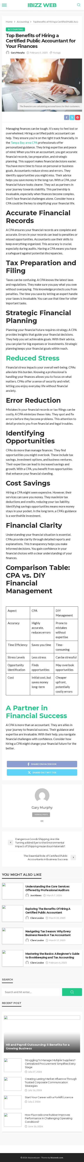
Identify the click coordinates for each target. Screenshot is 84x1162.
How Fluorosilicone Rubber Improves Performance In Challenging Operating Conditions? (48, 1118)
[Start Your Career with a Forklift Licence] (13, 1102)
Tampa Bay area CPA (24, 142)
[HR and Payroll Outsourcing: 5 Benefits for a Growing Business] (42, 1034)
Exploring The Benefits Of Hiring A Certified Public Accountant (47, 910)
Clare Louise (37, 917)
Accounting (15, 29)
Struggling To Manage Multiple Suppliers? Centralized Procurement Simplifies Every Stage (50, 1064)
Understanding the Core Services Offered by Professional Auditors (47, 888)
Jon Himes (35, 895)
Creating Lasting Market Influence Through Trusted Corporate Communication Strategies (51, 1082)
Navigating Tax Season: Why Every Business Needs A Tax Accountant (48, 933)
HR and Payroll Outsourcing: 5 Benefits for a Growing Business (38, 1046)
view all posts (41, 815)
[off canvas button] (4, 5)
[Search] (78, 5)
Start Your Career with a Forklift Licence (49, 1097)
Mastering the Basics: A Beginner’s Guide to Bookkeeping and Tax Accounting (52, 955)
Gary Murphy (18, 52)
